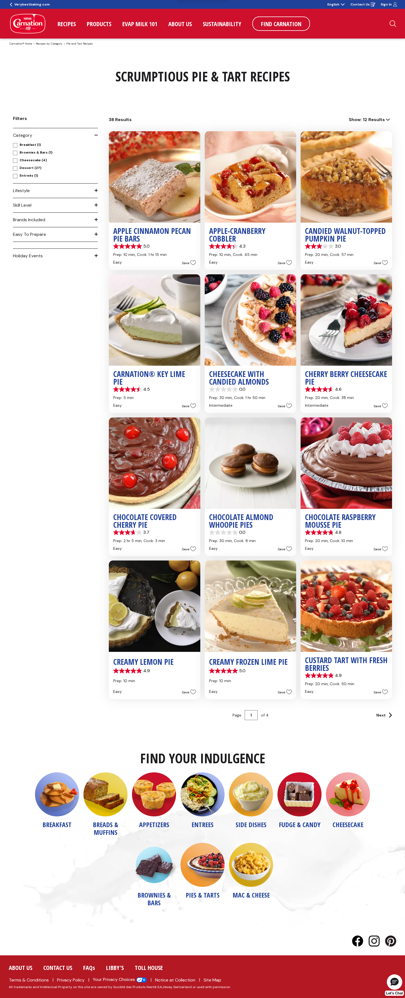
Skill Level (22, 205)
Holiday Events (28, 256)
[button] (187, 263)
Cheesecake (33, 160)
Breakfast (30, 145)
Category (22, 135)
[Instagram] (377, 941)
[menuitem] (66, 23)
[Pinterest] (390, 941)
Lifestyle (21, 190)
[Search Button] (393, 23)
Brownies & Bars (36, 152)
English (333, 4)
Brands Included (29, 220)
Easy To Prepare (29, 234)
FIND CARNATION (281, 24)
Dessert (30, 168)
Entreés (29, 175)
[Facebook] (360, 941)
